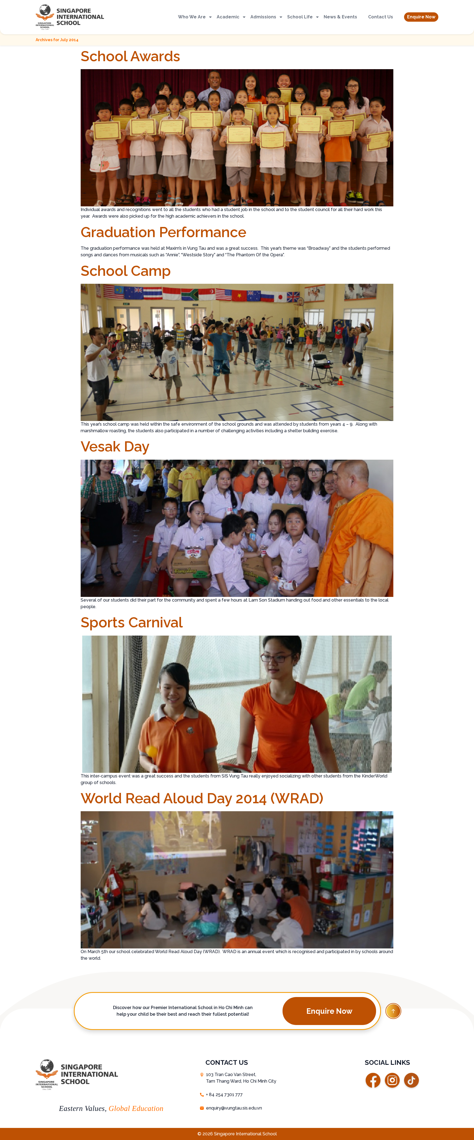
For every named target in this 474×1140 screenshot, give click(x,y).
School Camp (126, 270)
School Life (300, 16)
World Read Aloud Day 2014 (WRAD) (202, 798)
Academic (228, 16)
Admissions (263, 16)
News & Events (340, 16)
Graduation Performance (163, 232)
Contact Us (380, 16)
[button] (421, 17)
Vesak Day (115, 446)
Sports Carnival (132, 622)
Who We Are (192, 16)
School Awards (130, 56)
